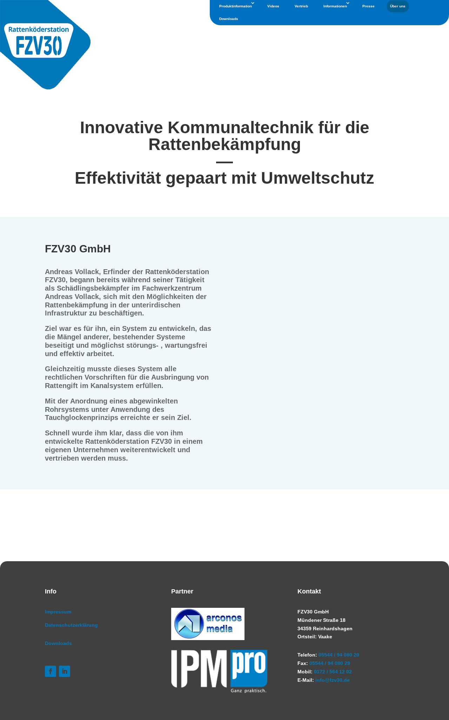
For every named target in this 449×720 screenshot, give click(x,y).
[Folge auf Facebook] (50, 671)
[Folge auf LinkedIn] (64, 671)
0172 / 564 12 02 (333, 671)
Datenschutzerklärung (71, 625)
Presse (368, 6)
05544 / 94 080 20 (339, 655)
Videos (273, 6)
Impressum (58, 611)
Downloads (228, 19)
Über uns (398, 6)
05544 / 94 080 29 (329, 663)
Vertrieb (301, 6)
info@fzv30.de (332, 680)
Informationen (335, 6)
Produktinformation (235, 6)
